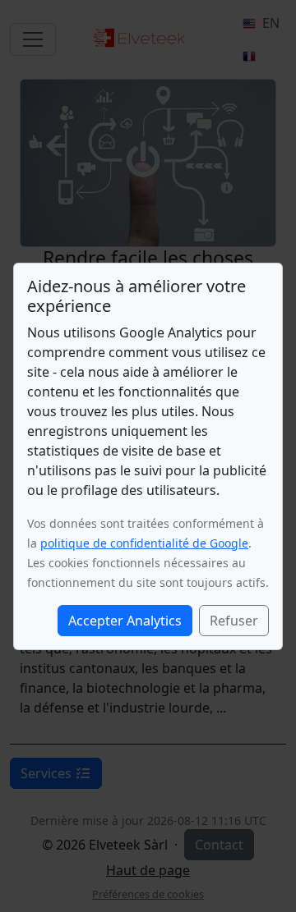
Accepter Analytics (125, 621)
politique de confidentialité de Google (144, 543)
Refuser (234, 621)
